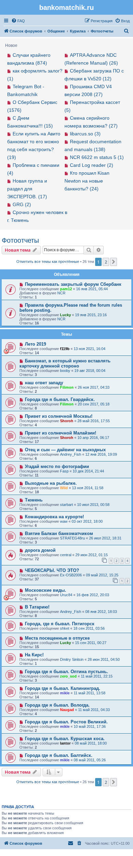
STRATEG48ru (72, 538)
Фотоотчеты (20, 240)
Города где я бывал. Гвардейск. (60, 399)
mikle (65, 693)
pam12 (66, 289)
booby (65, 371)
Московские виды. (45, 590)
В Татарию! (37, 607)
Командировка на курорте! (54, 516)
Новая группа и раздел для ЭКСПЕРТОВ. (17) (27, 188)
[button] (113, 262)
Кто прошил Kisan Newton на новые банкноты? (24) (86, 180)
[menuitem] (18, 21)
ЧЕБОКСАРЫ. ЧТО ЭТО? (52, 570)
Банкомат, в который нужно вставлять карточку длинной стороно (64, 363)
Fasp (64, 471)
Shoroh (66, 421)
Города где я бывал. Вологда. (57, 705)
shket (64, 628)
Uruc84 (66, 595)
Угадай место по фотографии (57, 466)
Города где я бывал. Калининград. (62, 688)
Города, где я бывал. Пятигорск (59, 623)
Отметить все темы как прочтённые (47, 261)
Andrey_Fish (70, 454)
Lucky (65, 315)
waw (64, 521)
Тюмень (34, 500)
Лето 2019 (35, 344)
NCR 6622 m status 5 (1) (97, 157)
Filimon (67, 387)
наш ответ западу (44, 382)
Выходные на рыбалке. (51, 483)
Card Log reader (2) (91, 165)
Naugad (67, 710)
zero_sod (68, 676)
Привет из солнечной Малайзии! (60, 433)
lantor (65, 743)
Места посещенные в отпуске (57, 638)
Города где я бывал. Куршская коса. (65, 738)
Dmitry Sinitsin (72, 659)
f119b (65, 349)
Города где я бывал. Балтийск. (58, 755)
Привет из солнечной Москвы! (58, 416)
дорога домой (40, 550)
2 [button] (106, 262)
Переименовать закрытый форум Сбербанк (73, 284)
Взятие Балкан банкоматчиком (59, 533)
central (65, 555)
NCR (61, 293)
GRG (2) (22, 204)
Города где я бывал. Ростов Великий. (66, 721)
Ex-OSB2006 (71, 575)
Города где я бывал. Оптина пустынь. (66, 671)
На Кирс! (34, 654)
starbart (66, 505)
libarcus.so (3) (85, 133)
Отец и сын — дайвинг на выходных (65, 449)
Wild (64, 488)
